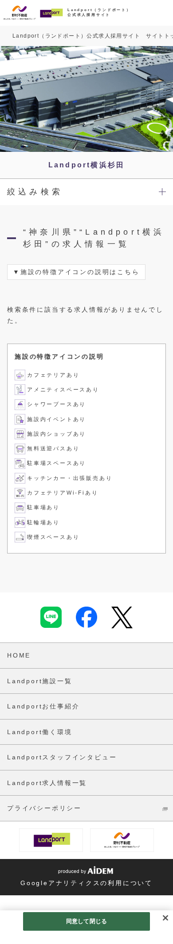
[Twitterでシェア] (122, 617)
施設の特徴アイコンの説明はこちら (80, 271)
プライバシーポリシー (44, 808)
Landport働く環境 (39, 731)
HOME (19, 655)
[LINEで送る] (51, 617)
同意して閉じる (86, 921)
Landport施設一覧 (39, 681)
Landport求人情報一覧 (47, 782)
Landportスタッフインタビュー (62, 757)
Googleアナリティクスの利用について (86, 882)
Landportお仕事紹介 (43, 706)
